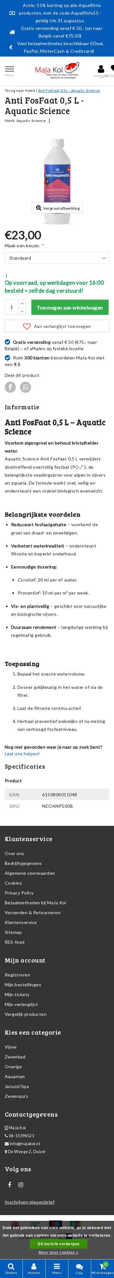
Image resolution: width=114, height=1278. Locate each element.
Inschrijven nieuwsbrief (29, 1202)
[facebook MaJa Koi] (9, 1185)
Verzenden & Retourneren (32, 912)
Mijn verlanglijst (21, 1004)
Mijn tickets (17, 994)
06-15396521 (21, 1135)
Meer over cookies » (58, 1252)
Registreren (17, 974)
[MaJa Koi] (57, 71)
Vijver (11, 1047)
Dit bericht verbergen (58, 1244)
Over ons (14, 853)
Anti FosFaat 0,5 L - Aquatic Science (69, 90)
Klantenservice (21, 922)
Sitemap (13, 932)
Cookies (13, 883)
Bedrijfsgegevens (23, 863)
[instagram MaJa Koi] (20, 1185)
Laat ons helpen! (22, 753)
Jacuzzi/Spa (17, 1086)
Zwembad (15, 1056)
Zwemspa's (16, 1096)
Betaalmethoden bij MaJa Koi (35, 902)
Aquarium (15, 1076)
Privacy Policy (19, 892)
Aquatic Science (31, 120)
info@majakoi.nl (25, 1143)
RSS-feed (15, 942)
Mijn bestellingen (23, 984)
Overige (13, 1066)
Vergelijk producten (26, 1014)
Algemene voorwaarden (30, 873)
